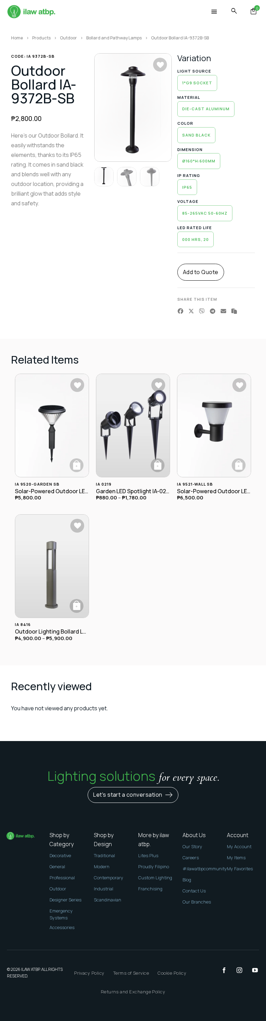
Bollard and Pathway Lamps (114, 38)
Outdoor (68, 38)
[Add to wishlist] (160, 65)
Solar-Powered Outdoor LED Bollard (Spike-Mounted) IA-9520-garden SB (52, 491)
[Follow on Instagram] (236, 970)
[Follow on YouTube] (251, 970)
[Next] (161, 107)
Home (17, 38)
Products (41, 38)
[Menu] (214, 11)
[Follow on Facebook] (220, 970)
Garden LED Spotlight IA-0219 (133, 491)
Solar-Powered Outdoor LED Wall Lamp (214, 491)
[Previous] (105, 107)
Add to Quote (201, 272)
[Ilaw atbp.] (31, 12)
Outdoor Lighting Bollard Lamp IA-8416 (52, 631)
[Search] (234, 11)
